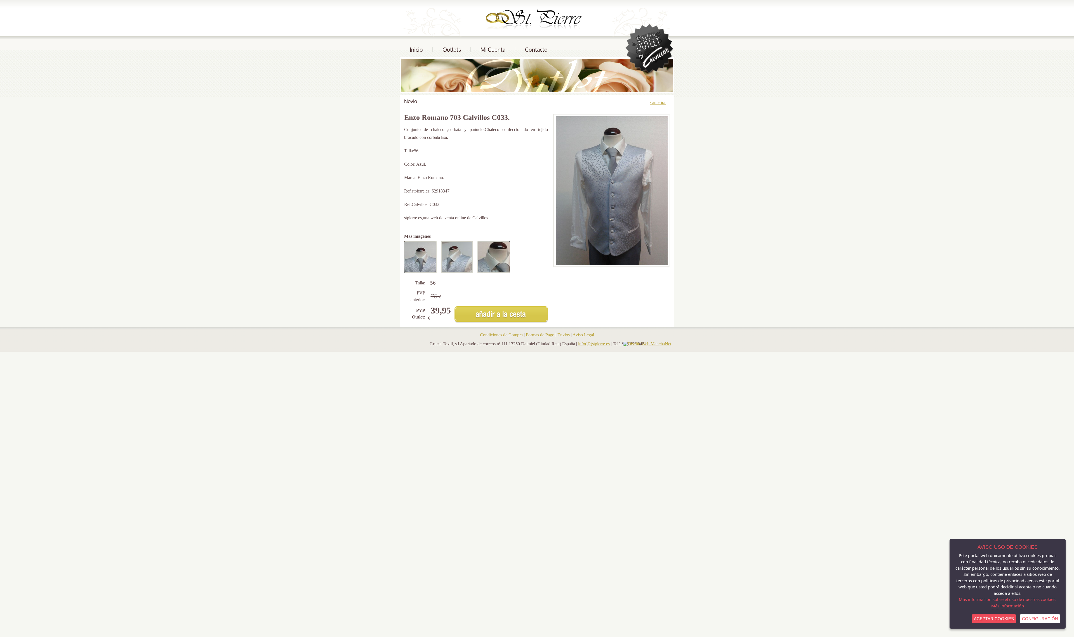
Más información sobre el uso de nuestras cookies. (1007, 599)
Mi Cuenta (493, 49)
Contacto (536, 49)
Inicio (416, 49)
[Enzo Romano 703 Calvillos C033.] (422, 257)
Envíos (563, 334)
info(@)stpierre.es (594, 343)
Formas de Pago (540, 334)
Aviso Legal (583, 334)
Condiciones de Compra (501, 334)
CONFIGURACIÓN (1040, 618)
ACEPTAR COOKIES (994, 618)
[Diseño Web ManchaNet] (647, 343)
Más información (1007, 606)
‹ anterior (658, 102)
